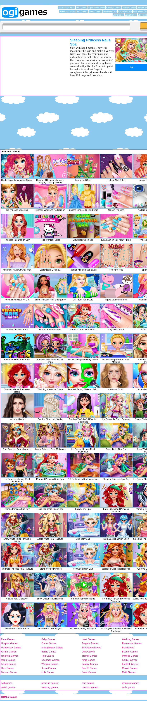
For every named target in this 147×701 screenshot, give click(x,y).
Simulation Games (91, 647)
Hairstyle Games (9, 655)
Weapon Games (49, 664)
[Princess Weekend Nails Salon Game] (50, 196)
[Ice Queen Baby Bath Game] (83, 555)
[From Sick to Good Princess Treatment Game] (116, 584)
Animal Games (8, 651)
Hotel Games (88, 639)
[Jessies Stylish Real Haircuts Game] (116, 555)
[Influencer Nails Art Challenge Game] (17, 256)
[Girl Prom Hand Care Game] (83, 285)
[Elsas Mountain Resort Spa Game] (50, 495)
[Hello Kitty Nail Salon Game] (50, 226)
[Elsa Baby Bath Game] (83, 525)
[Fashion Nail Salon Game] (116, 166)
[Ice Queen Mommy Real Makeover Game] (83, 435)
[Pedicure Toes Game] (116, 256)
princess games (90, 687)
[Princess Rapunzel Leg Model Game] (83, 345)
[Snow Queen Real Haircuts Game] (50, 584)
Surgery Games (90, 643)
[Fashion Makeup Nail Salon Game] (83, 256)
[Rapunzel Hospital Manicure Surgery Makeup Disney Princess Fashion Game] (50, 166)
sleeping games (49, 687)
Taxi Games (47, 655)
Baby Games (48, 639)
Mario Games (8, 660)
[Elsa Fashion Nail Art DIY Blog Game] (116, 226)
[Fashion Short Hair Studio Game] (50, 405)
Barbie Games (48, 651)
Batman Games (9, 672)
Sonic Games (89, 672)
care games (88, 683)
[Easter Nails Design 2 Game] (50, 256)
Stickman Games (50, 660)
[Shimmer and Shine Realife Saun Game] (50, 345)
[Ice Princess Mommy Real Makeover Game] (17, 465)
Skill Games (81, 8)
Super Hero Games (96, 8)
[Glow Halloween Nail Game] (83, 226)
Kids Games (82, 11)
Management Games (52, 647)
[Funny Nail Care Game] (83, 166)
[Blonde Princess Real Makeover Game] (50, 435)
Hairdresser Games (11, 647)
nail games (6, 683)
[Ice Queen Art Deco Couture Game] (116, 405)
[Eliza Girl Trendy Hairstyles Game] (83, 614)
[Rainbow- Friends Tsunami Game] (17, 345)
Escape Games (125, 11)
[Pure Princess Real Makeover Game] (17, 435)
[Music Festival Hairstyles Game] (50, 614)
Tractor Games (89, 655)
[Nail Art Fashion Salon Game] (50, 315)
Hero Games (7, 668)
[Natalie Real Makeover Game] (17, 584)
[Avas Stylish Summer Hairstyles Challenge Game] (116, 614)
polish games (8, 687)
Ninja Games (88, 660)
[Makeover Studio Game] (116, 375)
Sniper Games (8, 664)
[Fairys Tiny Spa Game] (83, 495)
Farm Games (8, 639)
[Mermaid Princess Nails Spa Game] (50, 465)
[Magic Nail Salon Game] (116, 315)
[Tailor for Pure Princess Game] (50, 555)
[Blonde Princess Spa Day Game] (17, 495)
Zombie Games (90, 664)
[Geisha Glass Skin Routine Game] (17, 614)
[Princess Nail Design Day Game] (17, 226)
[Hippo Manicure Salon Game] (116, 285)
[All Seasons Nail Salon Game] (17, 315)
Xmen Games (48, 668)
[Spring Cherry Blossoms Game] (83, 584)
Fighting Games (110, 11)
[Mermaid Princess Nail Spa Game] (83, 315)
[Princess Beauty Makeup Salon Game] (83, 375)
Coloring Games (129, 8)
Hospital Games (9, 643)
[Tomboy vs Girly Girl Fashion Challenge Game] (83, 405)
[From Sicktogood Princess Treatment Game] (116, 495)
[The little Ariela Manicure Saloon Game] (17, 166)
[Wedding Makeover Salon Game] (50, 375)
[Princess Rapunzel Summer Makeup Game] (116, 345)
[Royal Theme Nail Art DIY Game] (17, 285)
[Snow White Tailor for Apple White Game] (17, 525)
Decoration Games (66, 8)
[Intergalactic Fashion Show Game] (116, 525)
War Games (118, 15)
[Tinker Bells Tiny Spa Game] (116, 435)
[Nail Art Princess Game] (116, 196)
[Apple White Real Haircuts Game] (50, 525)
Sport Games (131, 15)
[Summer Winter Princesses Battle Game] (17, 375)
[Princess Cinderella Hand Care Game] (83, 196)
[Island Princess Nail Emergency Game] (50, 285)
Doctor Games (48, 643)
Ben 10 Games (89, 668)
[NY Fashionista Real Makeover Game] (83, 465)
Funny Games (95, 11)
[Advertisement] (30, 63)
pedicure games (49, 683)
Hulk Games (47, 672)
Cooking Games (113, 8)
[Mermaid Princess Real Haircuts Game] (17, 555)
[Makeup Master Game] (17, 405)
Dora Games (88, 651)
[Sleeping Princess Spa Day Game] (116, 465)
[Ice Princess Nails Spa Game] (17, 196)
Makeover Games (67, 11)
